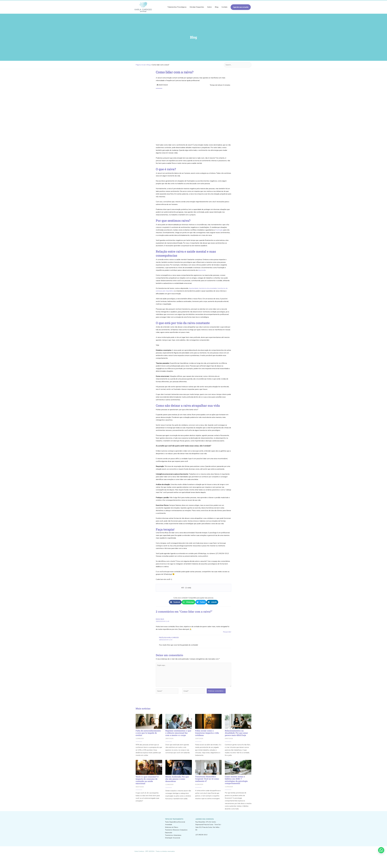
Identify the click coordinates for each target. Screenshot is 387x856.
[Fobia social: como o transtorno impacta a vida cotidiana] (208, 721)
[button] (175, 602)
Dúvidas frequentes (197, 7)
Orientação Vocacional (172, 838)
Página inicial (140, 65)
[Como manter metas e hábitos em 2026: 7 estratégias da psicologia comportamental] (238, 767)
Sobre (209, 7)
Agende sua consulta (240, 7)
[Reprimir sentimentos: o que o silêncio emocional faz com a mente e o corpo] (178, 721)
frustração (219, 230)
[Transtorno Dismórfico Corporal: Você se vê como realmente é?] (208, 767)
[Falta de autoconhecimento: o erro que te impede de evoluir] (149, 721)
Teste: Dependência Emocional (175, 822)
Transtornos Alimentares (173, 835)
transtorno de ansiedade (208, 288)
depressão (202, 270)
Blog (216, 7)
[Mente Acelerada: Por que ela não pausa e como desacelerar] (178, 767)
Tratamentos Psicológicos (176, 7)
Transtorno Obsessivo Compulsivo (176, 830)
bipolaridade (193, 288)
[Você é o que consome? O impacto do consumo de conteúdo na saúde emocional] (149, 767)
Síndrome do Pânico (171, 827)
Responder (227, 632)
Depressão (168, 833)
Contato (224, 7)
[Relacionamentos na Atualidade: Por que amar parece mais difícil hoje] (238, 721)
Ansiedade (168, 824)
